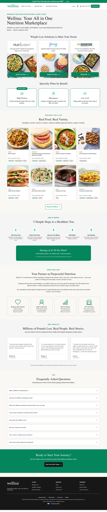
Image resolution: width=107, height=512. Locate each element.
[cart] (77, 6)
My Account (59, 489)
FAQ (57, 484)
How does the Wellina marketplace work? (21, 398)
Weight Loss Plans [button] (26, 6)
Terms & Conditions (42, 497)
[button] (53, 1)
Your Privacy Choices (55, 503)
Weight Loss (35, 484)
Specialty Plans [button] (38, 6)
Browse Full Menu (52, 206)
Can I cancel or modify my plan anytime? (20, 435)
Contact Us (59, 487)
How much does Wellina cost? (17, 420)
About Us (81, 484)
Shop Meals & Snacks (51, 6)
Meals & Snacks (36, 489)
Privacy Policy (83, 487)
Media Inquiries (52, 497)
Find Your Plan (95, 6)
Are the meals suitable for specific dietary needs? (23, 412)
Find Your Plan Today (52, 464)
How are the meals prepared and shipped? (21, 442)
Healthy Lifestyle (36, 487)
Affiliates (67, 497)
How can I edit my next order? (17, 427)
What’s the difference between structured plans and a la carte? (27, 405)
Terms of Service (83, 489)
